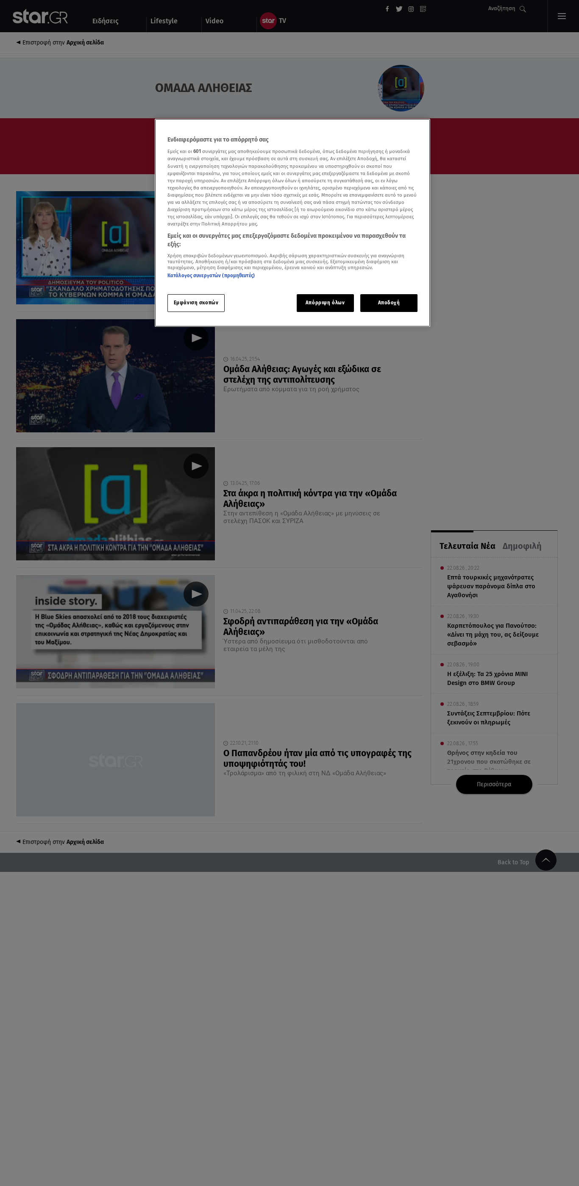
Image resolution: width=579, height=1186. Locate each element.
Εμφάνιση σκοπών (196, 303)
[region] (292, 223)
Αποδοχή (389, 303)
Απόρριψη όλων (325, 303)
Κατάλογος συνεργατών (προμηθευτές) (211, 275)
